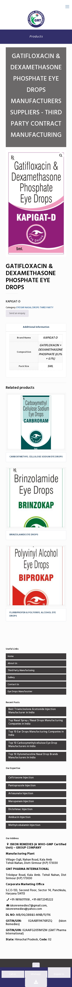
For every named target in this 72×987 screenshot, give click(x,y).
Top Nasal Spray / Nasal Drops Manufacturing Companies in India (35, 722)
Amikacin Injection (19, 817)
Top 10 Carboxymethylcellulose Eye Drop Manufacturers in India (32, 744)
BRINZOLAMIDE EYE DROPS (23, 535)
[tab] (36, 327)
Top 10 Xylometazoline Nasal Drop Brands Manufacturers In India (33, 756)
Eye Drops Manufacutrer (20, 691)
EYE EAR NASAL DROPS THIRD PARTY (34, 307)
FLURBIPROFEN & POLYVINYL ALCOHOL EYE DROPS (32, 614)
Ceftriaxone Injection (21, 778)
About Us (12, 663)
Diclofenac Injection (20, 809)
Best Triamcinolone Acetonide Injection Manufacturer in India (32, 711)
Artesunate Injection (20, 794)
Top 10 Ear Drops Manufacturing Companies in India (36, 733)
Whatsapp (36, 974)
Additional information (36, 327)
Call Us (12, 974)
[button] (61, 155)
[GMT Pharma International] (36, 19)
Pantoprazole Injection (21, 786)
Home (11, 656)
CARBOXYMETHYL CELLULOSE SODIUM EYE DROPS (36, 457)
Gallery (11, 677)
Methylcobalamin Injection (24, 825)
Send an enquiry (17, 313)
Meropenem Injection (21, 802)
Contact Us (13, 684)
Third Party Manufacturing (21, 670)
